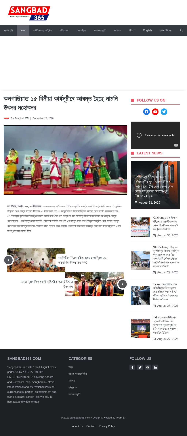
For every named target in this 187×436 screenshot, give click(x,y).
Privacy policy (107, 426)
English (147, 30)
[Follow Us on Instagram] (148, 367)
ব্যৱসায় (117, 30)
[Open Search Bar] (181, 30)
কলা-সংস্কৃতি (100, 30)
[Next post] (122, 284)
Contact (90, 426)
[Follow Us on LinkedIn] (155, 367)
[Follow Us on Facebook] (132, 367)
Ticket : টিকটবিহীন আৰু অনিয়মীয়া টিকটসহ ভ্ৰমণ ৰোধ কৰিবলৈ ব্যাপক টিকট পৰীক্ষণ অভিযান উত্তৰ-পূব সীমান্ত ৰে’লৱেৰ (165, 292)
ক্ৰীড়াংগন (64, 30)
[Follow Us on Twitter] (140, 367)
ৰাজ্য (23, 30)
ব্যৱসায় (71, 380)
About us (77, 426)
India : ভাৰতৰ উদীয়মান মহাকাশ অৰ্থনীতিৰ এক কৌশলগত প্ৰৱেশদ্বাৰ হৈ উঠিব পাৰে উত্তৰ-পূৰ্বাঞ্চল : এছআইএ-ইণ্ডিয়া (165, 325)
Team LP (121, 417)
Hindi (132, 30)
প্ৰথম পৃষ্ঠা (8, 30)
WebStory (166, 30)
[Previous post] (8, 260)
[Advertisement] (93, 63)
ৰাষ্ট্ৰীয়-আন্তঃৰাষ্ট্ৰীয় (42, 30)
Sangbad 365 (21, 118)
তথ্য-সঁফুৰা (81, 30)
